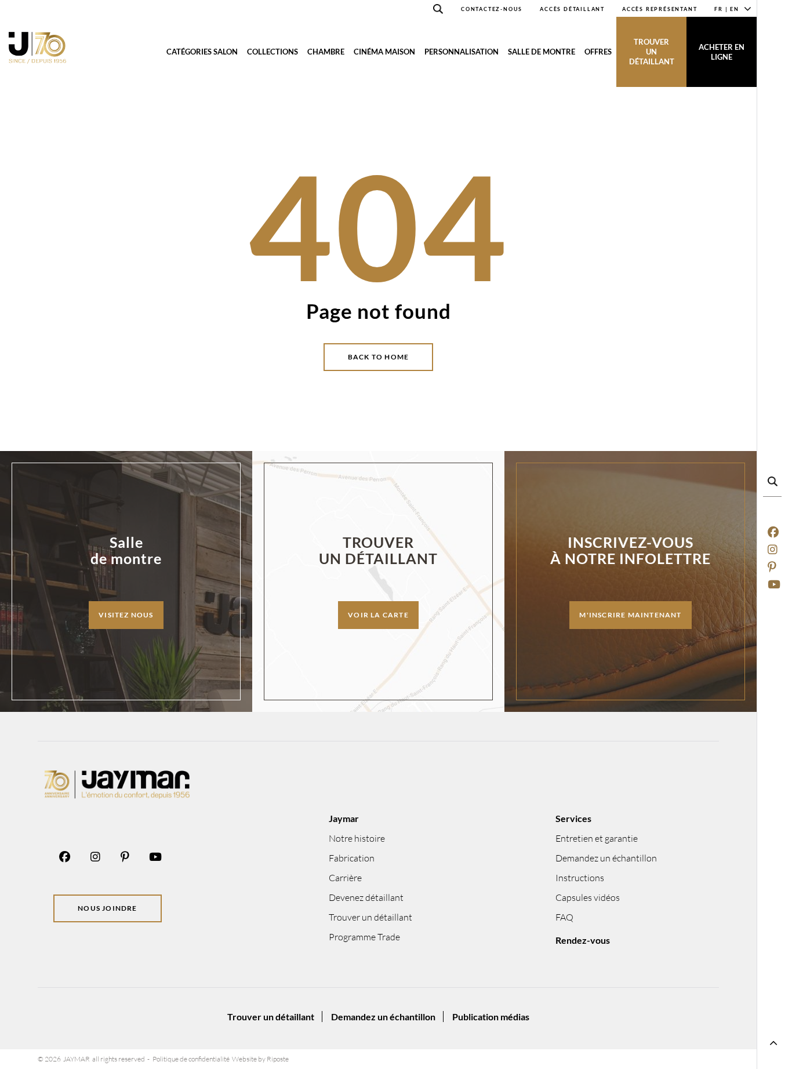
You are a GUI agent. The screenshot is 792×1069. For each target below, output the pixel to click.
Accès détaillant (572, 9)
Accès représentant (659, 9)
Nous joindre (107, 908)
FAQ (564, 917)
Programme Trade (364, 937)
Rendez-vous (582, 940)
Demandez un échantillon (606, 858)
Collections (272, 51)
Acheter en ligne (721, 51)
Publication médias (490, 1016)
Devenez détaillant (366, 897)
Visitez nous (126, 614)
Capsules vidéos (587, 897)
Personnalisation (461, 51)
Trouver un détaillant (651, 51)
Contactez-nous (491, 9)
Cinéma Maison (384, 51)
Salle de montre (541, 51)
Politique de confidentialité (191, 1059)
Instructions (579, 877)
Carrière (345, 877)
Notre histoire (357, 838)
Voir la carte (378, 614)
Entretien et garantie (596, 838)
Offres (598, 51)
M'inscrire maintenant (630, 614)
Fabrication (352, 858)
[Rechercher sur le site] (438, 10)
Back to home (378, 356)
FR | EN (726, 9)
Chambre (325, 51)
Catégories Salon (202, 51)
